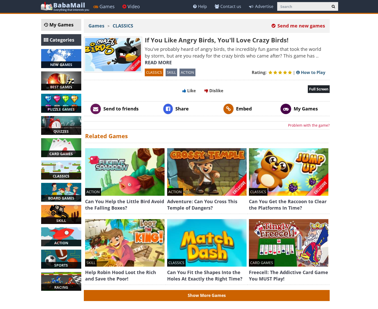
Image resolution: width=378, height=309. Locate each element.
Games (107, 6)
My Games (61, 25)
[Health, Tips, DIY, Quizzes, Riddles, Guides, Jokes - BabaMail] (64, 6)
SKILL (171, 72)
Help (202, 6)
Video (134, 6)
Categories (61, 40)
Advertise (264, 6)
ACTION (187, 72)
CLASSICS (123, 26)
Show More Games (207, 295)
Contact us (230, 6)
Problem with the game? (309, 125)
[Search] (333, 6)
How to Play (312, 72)
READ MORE (158, 62)
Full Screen (318, 89)
